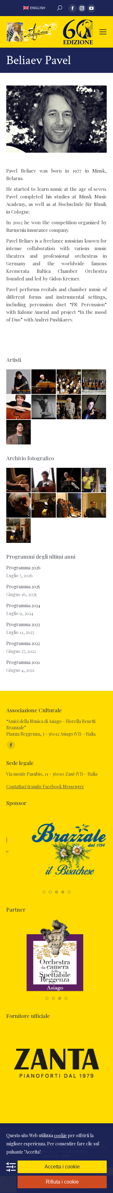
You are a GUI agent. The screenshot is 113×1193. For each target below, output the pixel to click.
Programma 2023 (23, 624)
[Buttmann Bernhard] (43, 382)
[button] (44, 892)
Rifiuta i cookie (62, 1181)
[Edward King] (18, 432)
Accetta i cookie (62, 1166)
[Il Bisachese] (56, 885)
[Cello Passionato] (94, 382)
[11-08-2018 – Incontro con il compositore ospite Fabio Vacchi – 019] (43, 480)
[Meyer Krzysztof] (69, 407)
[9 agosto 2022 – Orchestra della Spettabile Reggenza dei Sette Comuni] (18, 480)
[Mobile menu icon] (103, 32)
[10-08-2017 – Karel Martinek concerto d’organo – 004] (18, 531)
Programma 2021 (23, 662)
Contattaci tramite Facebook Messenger (45, 787)
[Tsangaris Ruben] (43, 407)
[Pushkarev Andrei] (18, 382)
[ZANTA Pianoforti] (56, 1098)
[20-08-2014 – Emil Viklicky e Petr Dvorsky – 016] (18, 505)
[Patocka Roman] (94, 407)
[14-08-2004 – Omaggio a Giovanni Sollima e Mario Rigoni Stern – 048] (69, 505)
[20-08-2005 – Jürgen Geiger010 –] (94, 505)
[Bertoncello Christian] (18, 407)
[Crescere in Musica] (69, 382)
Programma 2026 (23, 568)
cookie (60, 1135)
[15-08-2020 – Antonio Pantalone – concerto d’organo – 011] (43, 505)
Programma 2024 (23, 605)
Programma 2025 (23, 587)
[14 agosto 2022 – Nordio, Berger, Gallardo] (69, 480)
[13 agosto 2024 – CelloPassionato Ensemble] (94, 480)
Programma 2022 (23, 643)
